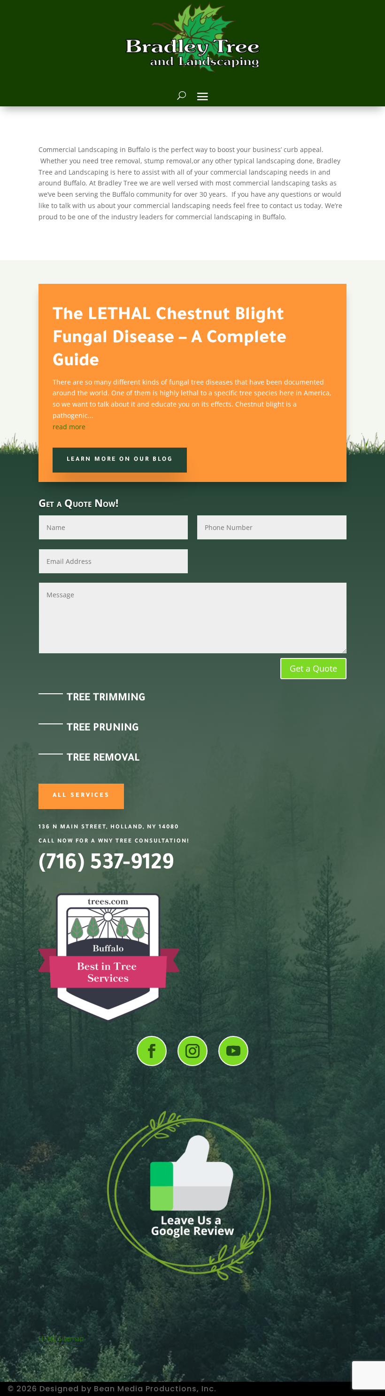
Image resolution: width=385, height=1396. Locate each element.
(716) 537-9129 (106, 865)
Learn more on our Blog (120, 460)
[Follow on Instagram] (192, 1051)
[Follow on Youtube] (233, 1051)
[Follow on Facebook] (152, 1051)
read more (69, 426)
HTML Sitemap (61, 1338)
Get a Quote (313, 668)
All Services (81, 796)
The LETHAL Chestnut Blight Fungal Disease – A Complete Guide (169, 339)
